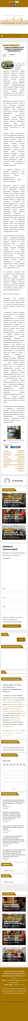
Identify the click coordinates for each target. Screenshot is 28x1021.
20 (14, 778)
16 (24, 775)
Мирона (15, 697)
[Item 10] (21, 440)
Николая (21, 715)
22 (21, 778)
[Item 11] (23, 440)
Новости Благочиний (14, 45)
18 (7, 778)
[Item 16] (18, 442)
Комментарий (7, 558)
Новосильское (7, 498)
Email (5, 597)
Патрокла (15, 704)
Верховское (5, 45)
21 (17, 778)
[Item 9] (19, 440)
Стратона (12, 709)
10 (4, 775)
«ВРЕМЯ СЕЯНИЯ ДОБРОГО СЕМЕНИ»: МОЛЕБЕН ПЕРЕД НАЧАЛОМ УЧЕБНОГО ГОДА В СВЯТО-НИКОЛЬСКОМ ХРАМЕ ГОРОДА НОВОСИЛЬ (12, 815)
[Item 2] (6, 440)
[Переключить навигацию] (25, 36)
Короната (19, 702)
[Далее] (23, 433)
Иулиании (10, 706)
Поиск (4, 634)
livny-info (12, 54)
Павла (23, 704)
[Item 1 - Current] (4, 440)
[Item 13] (12, 442)
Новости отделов (8, 952)
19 (11, 778)
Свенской (13, 720)
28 (17, 782)
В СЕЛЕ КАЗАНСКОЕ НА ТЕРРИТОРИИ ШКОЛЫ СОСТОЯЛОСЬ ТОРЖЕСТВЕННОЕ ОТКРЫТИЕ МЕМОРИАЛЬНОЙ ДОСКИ (8, 459)
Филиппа (18, 709)
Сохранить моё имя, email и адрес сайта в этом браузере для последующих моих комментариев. (12, 620)
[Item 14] (14, 442)
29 (21, 782)
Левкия (9, 702)
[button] (22, 36)
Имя (4, 588)
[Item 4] (10, 440)
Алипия (21, 711)
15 (20, 775)
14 (17, 775)
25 (7, 782)
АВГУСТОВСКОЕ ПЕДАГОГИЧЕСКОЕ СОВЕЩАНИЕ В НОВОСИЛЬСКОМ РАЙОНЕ (13, 827)
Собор (23, 713)
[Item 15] (16, 442)
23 (24, 778)
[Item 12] (10, 442)
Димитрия (17, 717)
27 (14, 782)
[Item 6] (14, 440)
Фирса (4, 702)
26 (11, 782)
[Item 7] (16, 440)
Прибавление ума (8, 726)
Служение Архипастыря (9, 902)
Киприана (13, 711)
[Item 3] (8, 440)
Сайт (4, 606)
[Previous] (5, 433)
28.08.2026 (8, 925)
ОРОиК (14, 952)
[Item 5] (12, 440)
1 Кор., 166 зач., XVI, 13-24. (11, 733)
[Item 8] (18, 440)
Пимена (8, 700)
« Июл (13, 789)
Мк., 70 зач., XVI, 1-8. (16, 730)
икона (12, 700)
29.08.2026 (8, 909)
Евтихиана (6, 711)
